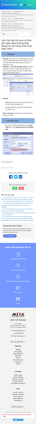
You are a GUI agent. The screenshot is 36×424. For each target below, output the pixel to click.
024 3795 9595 (19, 333)
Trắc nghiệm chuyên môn (18, 383)
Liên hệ (18, 364)
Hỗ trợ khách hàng (18, 360)
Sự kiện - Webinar (18, 377)
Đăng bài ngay (11, 236)
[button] (18, 54)
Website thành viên (17, 407)
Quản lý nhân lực (18, 396)
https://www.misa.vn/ (19, 336)
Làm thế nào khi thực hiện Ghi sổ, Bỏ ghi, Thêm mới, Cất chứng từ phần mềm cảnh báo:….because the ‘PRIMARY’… (17, 205)
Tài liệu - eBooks (18, 375)
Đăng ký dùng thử (18, 354)
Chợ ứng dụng (18, 351)
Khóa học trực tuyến (18, 379)
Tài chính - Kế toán (18, 392)
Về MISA (18, 349)
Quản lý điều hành (18, 398)
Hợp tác (18, 358)
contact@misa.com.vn (19, 330)
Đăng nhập (18, 356)
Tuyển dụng (18, 362)
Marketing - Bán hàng (18, 394)
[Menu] (21, 5)
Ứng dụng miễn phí (18, 381)
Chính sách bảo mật (26, 412)
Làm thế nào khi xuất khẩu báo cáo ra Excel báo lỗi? (18, 201)
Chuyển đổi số (18, 400)
